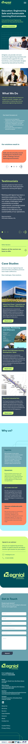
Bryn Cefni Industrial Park (11, 398)
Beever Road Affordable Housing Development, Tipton (13, 351)
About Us (4, 706)
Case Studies (6, 713)
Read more (8, 321)
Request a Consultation (9, 26)
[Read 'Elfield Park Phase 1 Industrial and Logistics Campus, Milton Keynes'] (14, 291)
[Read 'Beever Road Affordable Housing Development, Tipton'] (14, 337)
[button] (25, 3)
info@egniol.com (9, 673)
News (3, 718)
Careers (4, 716)
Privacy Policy (6, 728)
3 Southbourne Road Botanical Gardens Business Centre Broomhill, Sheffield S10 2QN (14, 693)
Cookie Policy (6, 726)
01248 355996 (11, 674)
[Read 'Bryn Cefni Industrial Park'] (14, 385)
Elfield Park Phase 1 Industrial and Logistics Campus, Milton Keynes (14, 305)
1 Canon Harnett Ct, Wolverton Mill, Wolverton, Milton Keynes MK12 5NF (13, 687)
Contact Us (5, 721)
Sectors (4, 711)
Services (4, 708)
